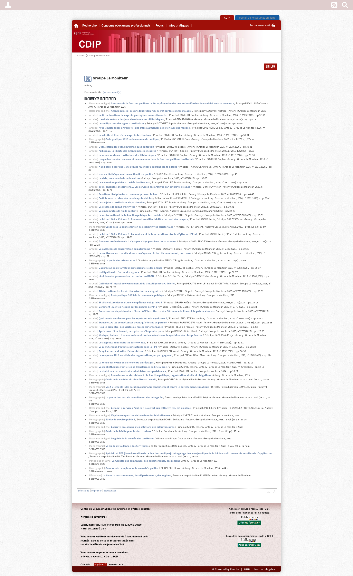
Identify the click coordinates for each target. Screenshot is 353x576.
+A (273, 491)
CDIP (227, 17)
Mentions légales (264, 569)
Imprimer (96, 490)
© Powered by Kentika (225, 569)
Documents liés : (93, 92)
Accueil (81, 55)
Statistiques (110, 490)
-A (268, 492)
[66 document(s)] (112, 92)
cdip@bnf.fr (100, 564)
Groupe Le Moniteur (99, 55)
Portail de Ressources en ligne (257, 17)
